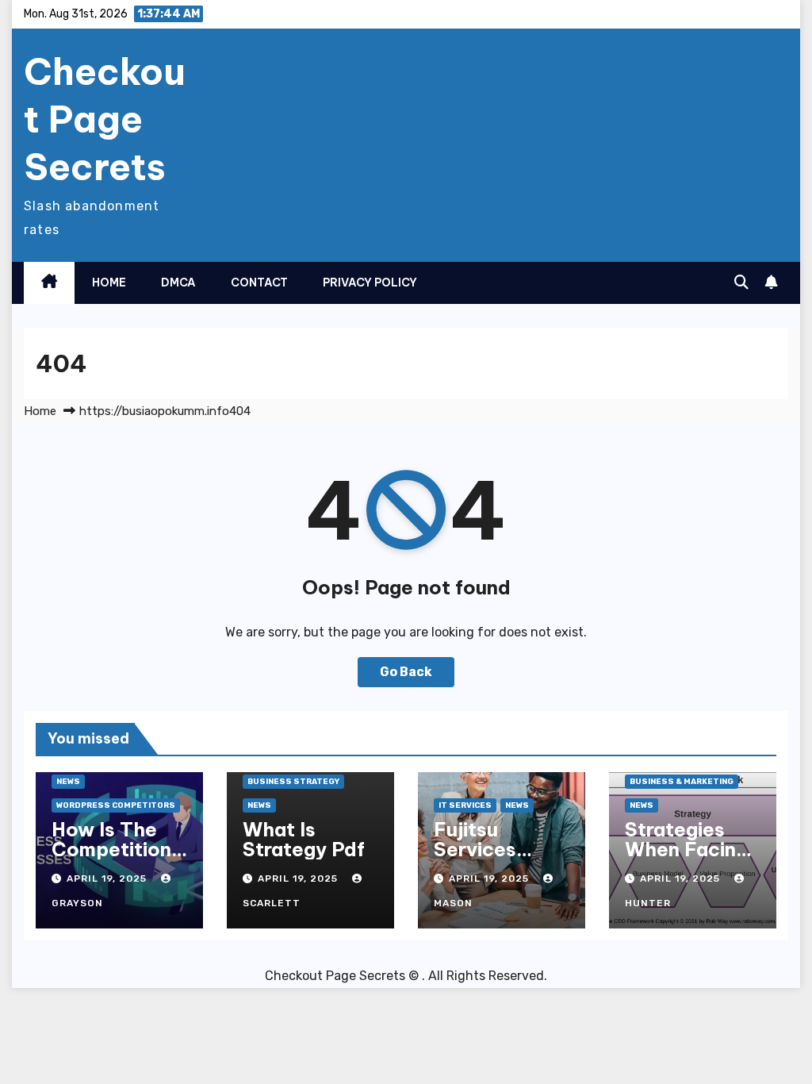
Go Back (406, 671)
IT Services (465, 805)
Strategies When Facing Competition (686, 849)
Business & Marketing (681, 781)
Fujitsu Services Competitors (495, 849)
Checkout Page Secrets (105, 119)
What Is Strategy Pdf (304, 839)
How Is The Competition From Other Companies (111, 859)
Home (109, 282)
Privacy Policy (370, 282)
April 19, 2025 (108, 878)
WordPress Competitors (115, 805)
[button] (741, 282)
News (68, 781)
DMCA (178, 282)
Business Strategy (293, 781)
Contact (259, 282)
